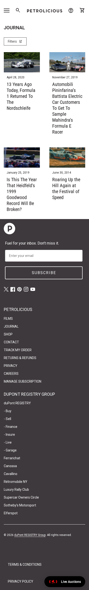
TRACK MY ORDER (18, 350)
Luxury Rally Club (16, 489)
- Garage (10, 450)
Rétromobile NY (15, 482)
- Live (8, 442)
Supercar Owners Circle (21, 497)
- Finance (10, 427)
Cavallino (10, 474)
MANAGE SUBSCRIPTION (22, 381)
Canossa (10, 466)
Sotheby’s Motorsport (20, 505)
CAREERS (11, 373)
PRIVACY (10, 366)
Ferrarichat (12, 458)
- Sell (7, 419)
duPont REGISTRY (17, 403)
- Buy (7, 411)
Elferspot (11, 513)
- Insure (9, 434)
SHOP (8, 334)
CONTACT (11, 342)
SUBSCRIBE (44, 272)
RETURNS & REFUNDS (20, 358)
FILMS (8, 318)
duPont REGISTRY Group (30, 535)
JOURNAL (11, 326)
